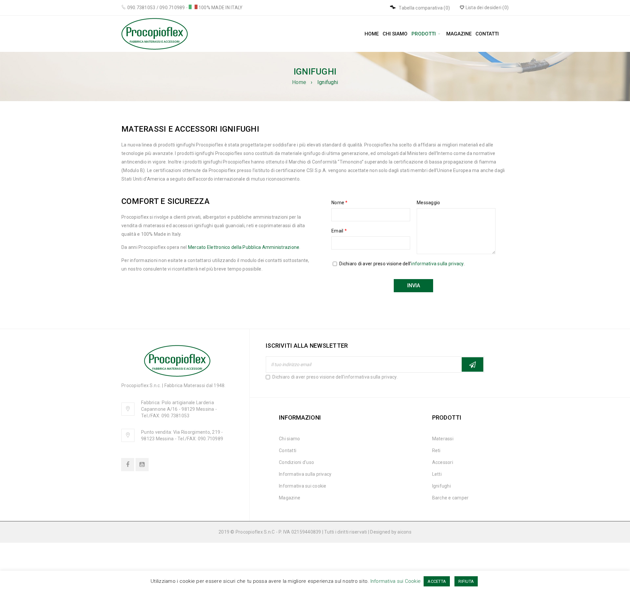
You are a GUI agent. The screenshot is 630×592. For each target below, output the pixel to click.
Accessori (442, 462)
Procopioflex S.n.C (255, 532)
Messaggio (428, 202)
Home (299, 82)
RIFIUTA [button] (466, 581)
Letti (437, 474)
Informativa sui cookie (302, 486)
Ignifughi (441, 486)
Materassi (442, 438)
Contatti (287, 450)
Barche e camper (450, 497)
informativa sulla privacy (437, 263)
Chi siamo (289, 438)
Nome (339, 202)
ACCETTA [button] (437, 581)
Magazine (289, 497)
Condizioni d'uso (296, 462)
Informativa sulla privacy (305, 474)
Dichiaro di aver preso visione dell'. (334, 377)
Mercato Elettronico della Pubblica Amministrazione (244, 247)
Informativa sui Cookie (395, 581)
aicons (404, 532)
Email (339, 230)
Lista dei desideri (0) (486, 7)
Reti (436, 450)
